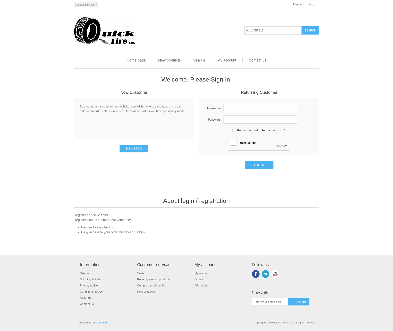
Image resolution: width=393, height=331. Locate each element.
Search (199, 60)
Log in (312, 4)
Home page (136, 60)
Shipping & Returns (92, 279)
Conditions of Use (91, 291)
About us (85, 297)
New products (169, 60)
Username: (214, 108)
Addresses (201, 285)
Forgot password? (273, 130)
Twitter (265, 274)
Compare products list (151, 285)
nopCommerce (100, 322)
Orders (198, 279)
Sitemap (85, 273)
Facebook (256, 274)
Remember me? (247, 130)
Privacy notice (89, 285)
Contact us (257, 60)
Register (298, 4)
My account (226, 60)
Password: (214, 119)
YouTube (275, 274)
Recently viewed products (153, 279)
